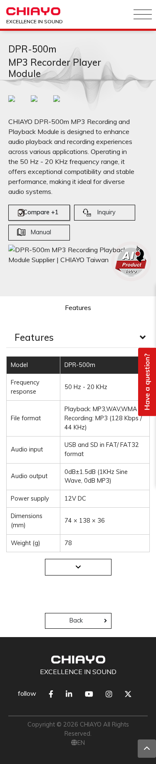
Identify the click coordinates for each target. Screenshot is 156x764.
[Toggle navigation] (143, 14)
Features (78, 307)
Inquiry (106, 212)
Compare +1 (41, 212)
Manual (41, 232)
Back (76, 620)
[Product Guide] (131, 261)
